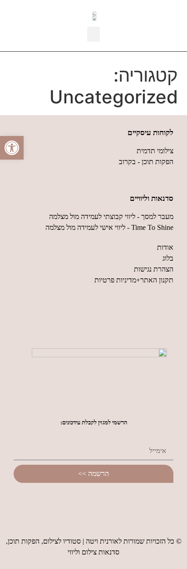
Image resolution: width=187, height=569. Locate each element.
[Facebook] (118, 503)
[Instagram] (68, 503)
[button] (93, 34)
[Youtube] (93, 503)
